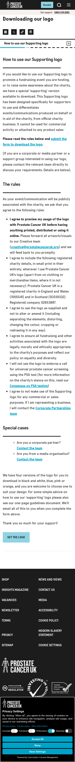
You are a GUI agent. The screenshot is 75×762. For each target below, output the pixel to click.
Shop (5, 579)
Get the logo (16, 537)
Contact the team (29, 448)
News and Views (50, 579)
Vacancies (9, 600)
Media (43, 600)
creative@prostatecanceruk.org (35, 247)
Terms (6, 620)
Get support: (46, 12)
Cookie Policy (49, 620)
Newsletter (10, 610)
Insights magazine (15, 590)
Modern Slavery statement (50, 633)
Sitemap (7, 645)
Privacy (7, 635)
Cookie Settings (50, 645)
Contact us (47, 590)
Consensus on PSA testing (29, 386)
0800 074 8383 (61, 12)
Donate (47, 4)
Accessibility (48, 610)
